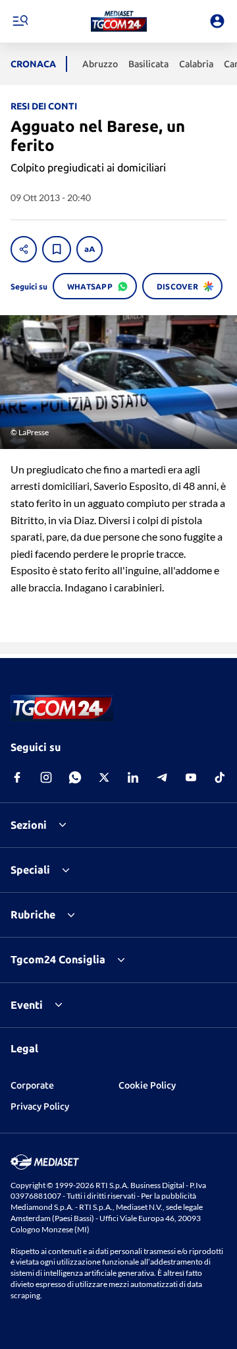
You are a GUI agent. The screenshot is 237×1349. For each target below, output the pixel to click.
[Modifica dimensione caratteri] (89, 249)
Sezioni (29, 825)
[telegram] (162, 777)
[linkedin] (133, 777)
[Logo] (119, 21)
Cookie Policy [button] (147, 1085)
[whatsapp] (75, 777)
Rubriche (33, 914)
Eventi (27, 1005)
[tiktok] (219, 777)
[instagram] (46, 777)
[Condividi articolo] (24, 249)
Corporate (32, 1085)
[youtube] (191, 777)
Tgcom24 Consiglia (58, 959)
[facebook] (17, 777)
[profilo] (217, 21)
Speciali (30, 870)
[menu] (20, 21)
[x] (104, 777)
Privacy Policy (40, 1106)
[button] (119, 21)
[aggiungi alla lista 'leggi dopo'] (56, 249)
